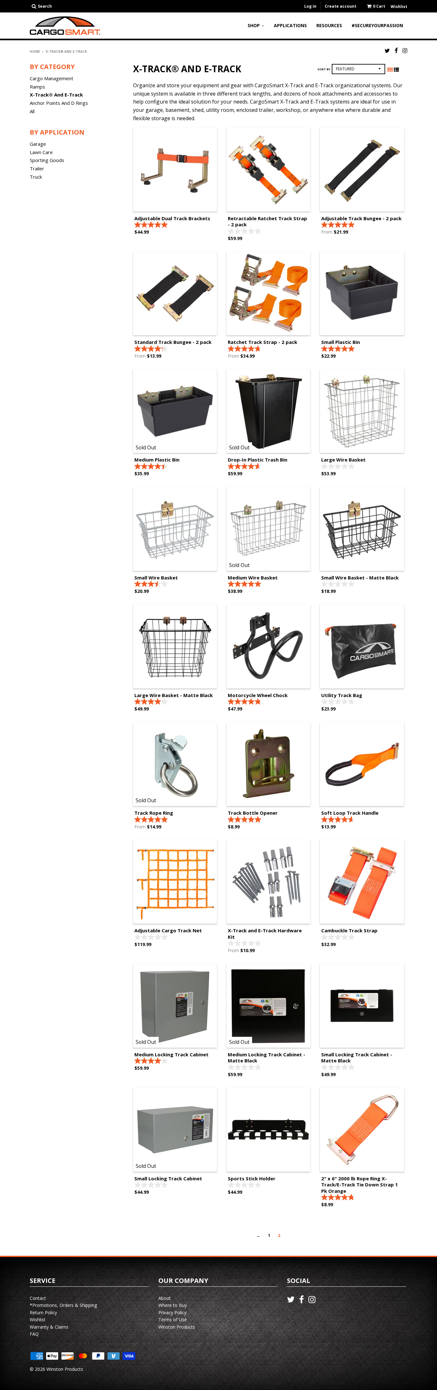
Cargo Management (51, 78)
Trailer (37, 168)
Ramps (37, 86)
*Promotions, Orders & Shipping (63, 1305)
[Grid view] (390, 70)
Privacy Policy (172, 1312)
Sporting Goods (47, 160)
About (164, 1298)
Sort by (323, 69)
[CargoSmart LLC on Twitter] (387, 50)
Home (35, 51)
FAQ (34, 1334)
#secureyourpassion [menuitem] (377, 25)
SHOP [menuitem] (254, 25)
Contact (38, 1298)
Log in (310, 6)
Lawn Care (41, 152)
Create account (340, 6)
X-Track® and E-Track (56, 94)
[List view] (396, 70)
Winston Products (176, 1327)
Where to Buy (172, 1305)
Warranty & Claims (49, 1327)
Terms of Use (172, 1319)
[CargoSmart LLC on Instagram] (404, 50)
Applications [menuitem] (290, 25)
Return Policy (43, 1312)
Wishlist (37, 1319)
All (32, 111)
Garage (38, 144)
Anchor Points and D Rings (59, 103)
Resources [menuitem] (329, 25)
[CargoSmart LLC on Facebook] (396, 50)
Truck (36, 177)
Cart (379, 6)
